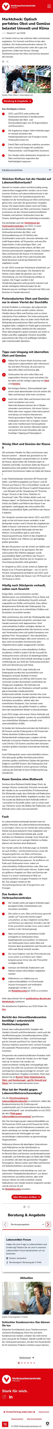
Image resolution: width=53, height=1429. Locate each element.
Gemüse (16, 383)
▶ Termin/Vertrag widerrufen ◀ (19, 1411)
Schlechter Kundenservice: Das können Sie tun (26, 1323)
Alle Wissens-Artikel (25, 1197)
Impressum (44, 1411)
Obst (46, 380)
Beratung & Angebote (16, 101)
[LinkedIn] (10, 1396)
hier (4, 1009)
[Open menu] (5, 1424)
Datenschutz (17, 1419)
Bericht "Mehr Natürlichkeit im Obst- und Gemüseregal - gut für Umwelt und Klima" (24, 1080)
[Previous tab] (5, 1224)
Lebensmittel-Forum (18, 1239)
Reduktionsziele (20, 990)
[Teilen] (7, 62)
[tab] (18, 1362)
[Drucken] (3, 62)
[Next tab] (48, 1224)
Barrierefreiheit (34, 1419)
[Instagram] (4, 1396)
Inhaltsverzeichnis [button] (12, 170)
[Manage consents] (47, 1423)
